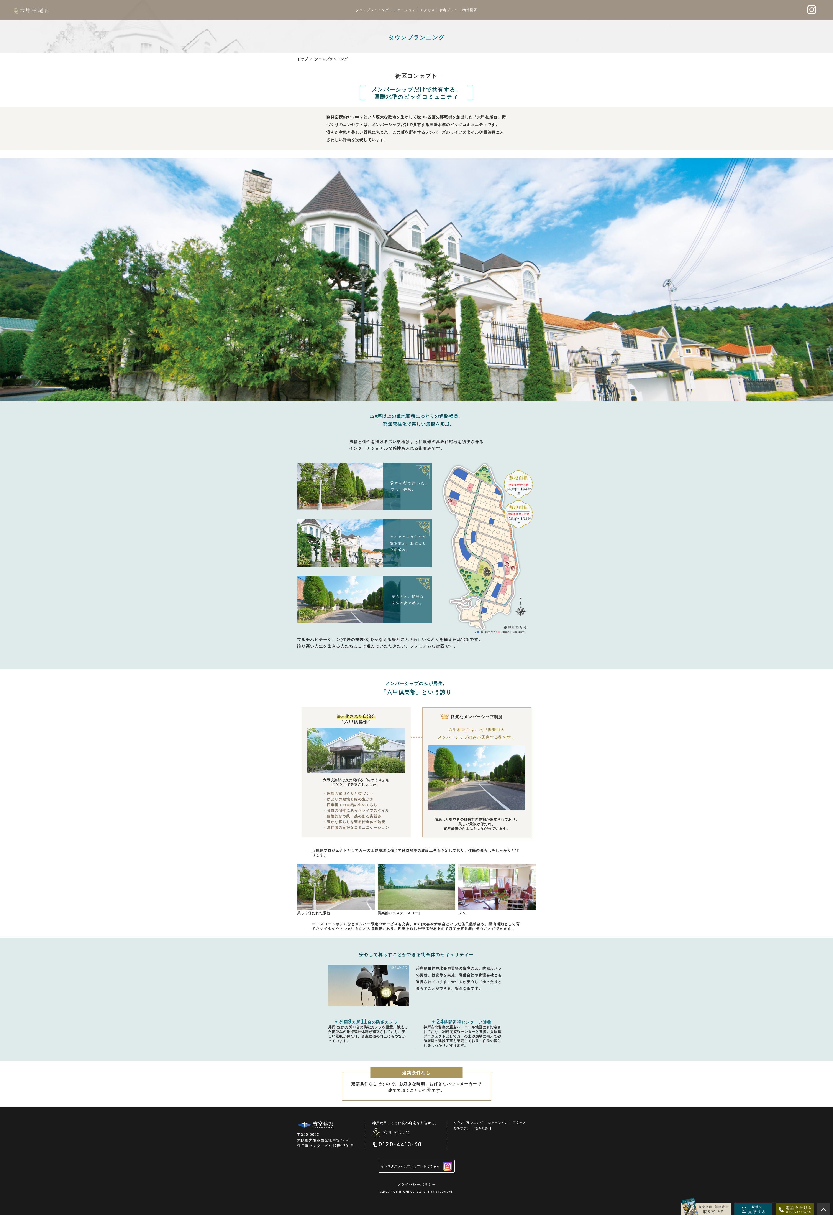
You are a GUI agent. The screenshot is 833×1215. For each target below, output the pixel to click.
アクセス (427, 10)
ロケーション (405, 10)
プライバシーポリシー (416, 1184)
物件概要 (469, 10)
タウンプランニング (372, 10)
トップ (302, 59)
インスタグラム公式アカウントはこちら (410, 1166)
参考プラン (448, 10)
